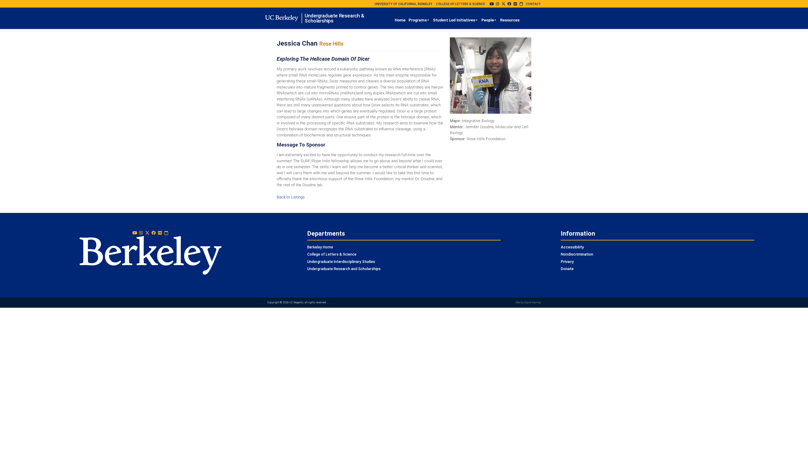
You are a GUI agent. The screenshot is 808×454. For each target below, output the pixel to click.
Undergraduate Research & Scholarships (334, 18)
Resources (510, 20)
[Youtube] (492, 4)
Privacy (567, 261)
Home (400, 20)
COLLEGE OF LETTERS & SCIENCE (460, 4)
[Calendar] (521, 4)
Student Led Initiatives (454, 20)
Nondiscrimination (577, 254)
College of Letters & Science (331, 254)
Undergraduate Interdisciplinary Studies (341, 261)
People (487, 20)
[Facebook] (509, 4)
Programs (418, 20)
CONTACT (533, 4)
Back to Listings (291, 197)
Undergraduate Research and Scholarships (344, 269)
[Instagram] (498, 4)
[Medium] (515, 4)
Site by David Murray (528, 302)
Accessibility (572, 247)
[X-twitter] (503, 4)
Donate (567, 268)
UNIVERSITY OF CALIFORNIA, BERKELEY (403, 4)
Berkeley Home (320, 247)
